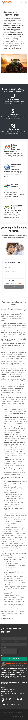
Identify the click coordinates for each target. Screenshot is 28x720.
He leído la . (11, 653)
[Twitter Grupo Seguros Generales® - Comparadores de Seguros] (10, 697)
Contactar (19, 702)
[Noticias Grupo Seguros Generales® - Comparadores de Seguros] (21, 697)
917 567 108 (6, 691)
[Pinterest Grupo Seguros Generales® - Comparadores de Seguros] (24, 714)
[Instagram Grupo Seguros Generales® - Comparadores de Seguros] (14, 697)
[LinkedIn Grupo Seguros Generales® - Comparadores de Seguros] (17, 697)
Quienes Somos (5, 702)
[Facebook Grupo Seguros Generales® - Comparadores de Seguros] (6, 697)
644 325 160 (15, 691)
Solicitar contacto (14, 656)
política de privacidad (13, 653)
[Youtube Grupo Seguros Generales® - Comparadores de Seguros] (20, 714)
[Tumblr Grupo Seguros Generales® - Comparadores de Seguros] (22, 714)
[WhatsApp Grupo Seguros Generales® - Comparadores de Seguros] (3, 697)
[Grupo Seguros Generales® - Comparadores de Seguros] (6, 3)
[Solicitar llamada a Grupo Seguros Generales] (3, 699)
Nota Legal (13, 702)
